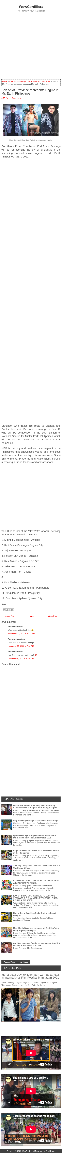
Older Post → (54, 616)
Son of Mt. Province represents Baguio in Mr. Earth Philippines (29, 91)
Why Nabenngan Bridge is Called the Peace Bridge (35, 820)
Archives (24, 962)
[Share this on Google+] (10, 604)
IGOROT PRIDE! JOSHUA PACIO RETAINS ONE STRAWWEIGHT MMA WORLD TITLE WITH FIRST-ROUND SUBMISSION (35, 898)
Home (4, 81)
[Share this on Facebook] (7, 604)
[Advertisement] (31, 45)
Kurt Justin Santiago (17, 81)
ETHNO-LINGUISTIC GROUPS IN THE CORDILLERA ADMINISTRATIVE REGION (36, 882)
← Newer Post (8, 616)
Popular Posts (9, 962)
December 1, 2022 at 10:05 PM (21, 659)
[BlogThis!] (6, 609)
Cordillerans (50, 1151)
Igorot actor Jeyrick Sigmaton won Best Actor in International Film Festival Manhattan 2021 (34, 837)
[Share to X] (9, 609)
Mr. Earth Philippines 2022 (39, 81)
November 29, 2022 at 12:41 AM (21, 634)
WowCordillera (31, 7)
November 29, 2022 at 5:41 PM (21, 646)
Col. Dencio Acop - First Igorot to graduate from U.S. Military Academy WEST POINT (36, 944)
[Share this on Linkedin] (13, 604)
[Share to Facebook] (12, 609)
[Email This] (4, 609)
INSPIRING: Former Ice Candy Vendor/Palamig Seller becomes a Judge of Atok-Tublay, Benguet (35, 806)
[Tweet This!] (9, 604)
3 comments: (17, 98)
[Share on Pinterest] (12, 604)
